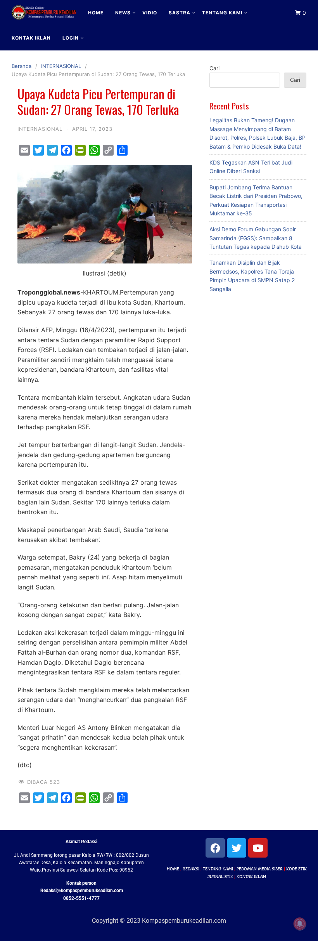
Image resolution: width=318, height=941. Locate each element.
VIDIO (149, 13)
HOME (96, 13)
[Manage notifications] (300, 924)
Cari (214, 68)
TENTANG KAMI (222, 13)
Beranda (21, 66)
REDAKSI (191, 869)
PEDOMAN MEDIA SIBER (260, 869)
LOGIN (70, 38)
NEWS (123, 13)
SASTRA (179, 13)
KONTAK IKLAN (31, 38)
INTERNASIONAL (61, 66)
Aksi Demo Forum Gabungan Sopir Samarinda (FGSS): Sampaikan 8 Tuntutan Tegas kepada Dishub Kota (255, 238)
